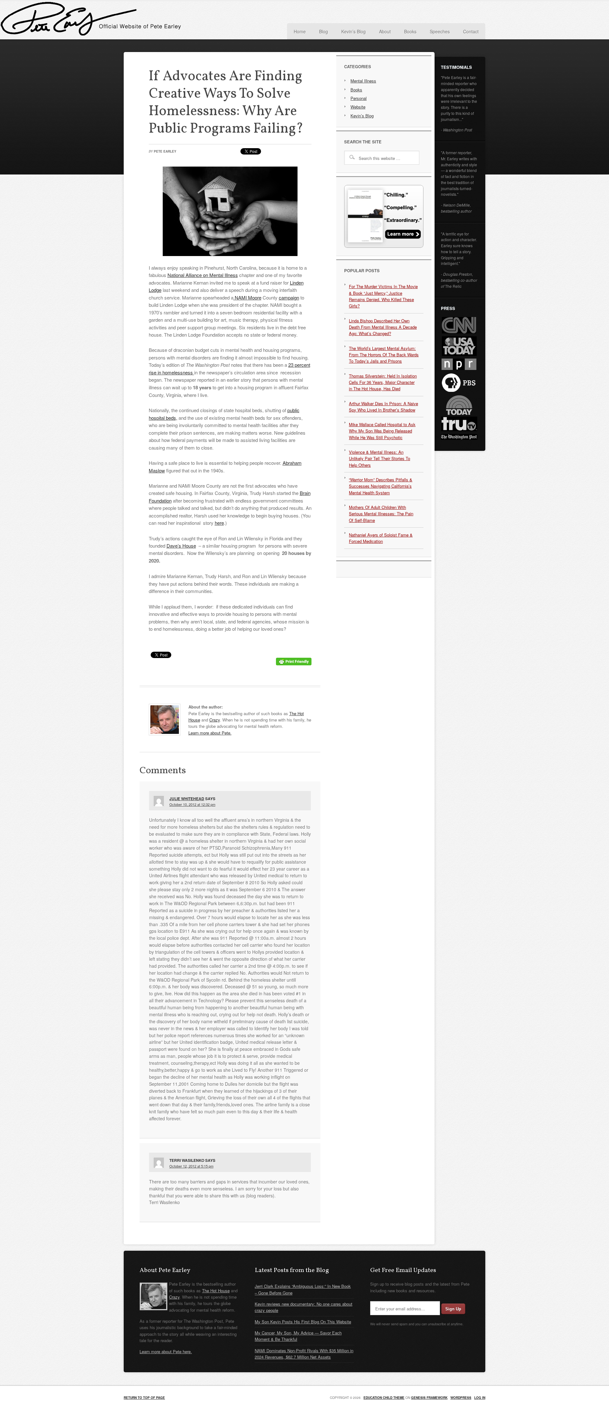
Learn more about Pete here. (166, 1351)
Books (356, 90)
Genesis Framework (429, 1397)
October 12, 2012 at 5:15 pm (191, 1166)
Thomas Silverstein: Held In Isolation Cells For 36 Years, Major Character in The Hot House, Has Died (383, 382)
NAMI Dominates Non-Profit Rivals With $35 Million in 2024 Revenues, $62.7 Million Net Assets (304, 1353)
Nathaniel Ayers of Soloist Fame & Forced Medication (381, 538)
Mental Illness (363, 81)
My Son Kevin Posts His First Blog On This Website (303, 1322)
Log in (479, 1397)
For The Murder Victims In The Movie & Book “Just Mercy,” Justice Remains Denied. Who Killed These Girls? (383, 296)
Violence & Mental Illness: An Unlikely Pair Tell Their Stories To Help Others (379, 458)
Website (357, 107)
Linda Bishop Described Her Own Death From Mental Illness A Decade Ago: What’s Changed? (383, 327)
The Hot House (216, 1291)
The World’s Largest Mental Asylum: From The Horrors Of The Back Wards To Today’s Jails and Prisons (384, 354)
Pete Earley (187, 20)
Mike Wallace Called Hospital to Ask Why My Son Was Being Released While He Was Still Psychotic (382, 430)
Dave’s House (181, 545)
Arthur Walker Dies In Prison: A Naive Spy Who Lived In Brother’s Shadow (383, 406)
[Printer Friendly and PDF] (293, 663)
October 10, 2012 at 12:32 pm (192, 804)
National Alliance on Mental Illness (202, 275)
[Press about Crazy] (383, 246)
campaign (289, 297)
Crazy (214, 720)
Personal (358, 98)
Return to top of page (144, 1397)
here (219, 522)
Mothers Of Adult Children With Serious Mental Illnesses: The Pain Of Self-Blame (381, 513)
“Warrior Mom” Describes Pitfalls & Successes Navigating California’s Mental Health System (380, 486)
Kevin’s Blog (362, 116)
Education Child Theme (383, 1397)
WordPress (460, 1397)
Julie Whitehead (186, 798)
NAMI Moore (247, 297)
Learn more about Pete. (210, 733)
